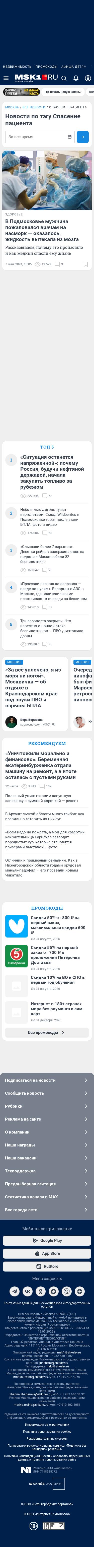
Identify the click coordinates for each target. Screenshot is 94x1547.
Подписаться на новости (30, 1080)
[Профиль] (88, 78)
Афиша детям (73, 66)
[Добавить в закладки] (86, 264)
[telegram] (15, 1291)
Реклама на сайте (23, 1119)
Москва (12, 107)
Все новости (34, 107)
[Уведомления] (76, 78)
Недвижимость (17, 66)
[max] (54, 1291)
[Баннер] (21, 92)
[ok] (41, 1291)
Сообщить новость (24, 1093)
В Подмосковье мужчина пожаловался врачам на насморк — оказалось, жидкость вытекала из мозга (42, 230)
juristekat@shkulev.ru (53, 1363)
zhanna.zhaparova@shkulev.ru (30, 1394)
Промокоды (46, 66)
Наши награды (20, 1145)
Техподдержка (20, 1170)
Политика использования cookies (47, 1431)
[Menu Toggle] (6, 78)
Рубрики (14, 1106)
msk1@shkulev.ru (69, 1352)
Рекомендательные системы (47, 1438)
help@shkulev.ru (58, 1366)
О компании (17, 1132)
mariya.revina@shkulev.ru (30, 1377)
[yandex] (80, 1291)
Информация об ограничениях (47, 1424)
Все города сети (21, 1209)
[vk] (28, 1291)
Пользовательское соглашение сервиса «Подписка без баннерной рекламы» (47, 1447)
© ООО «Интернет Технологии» (47, 1514)
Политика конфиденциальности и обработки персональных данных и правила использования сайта (47, 1457)
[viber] (67, 1291)
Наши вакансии (21, 1157)
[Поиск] (64, 78)
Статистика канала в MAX (31, 1196)
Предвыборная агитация (30, 1183)
